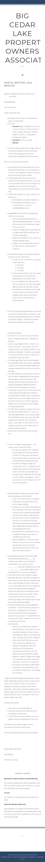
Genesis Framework (29, 857)
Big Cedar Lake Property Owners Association (22, 38)
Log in (22, 858)
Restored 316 (33, 854)
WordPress (39, 857)
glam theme (23, 854)
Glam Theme (16, 857)
